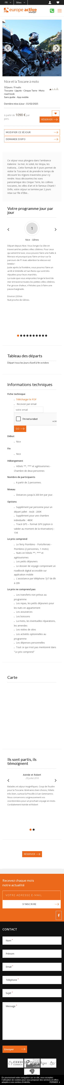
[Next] (56, 48)
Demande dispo (16, 139)
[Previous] (7, 48)
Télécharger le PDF (26, 399)
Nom (9, 940)
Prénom (10, 953)
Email (9, 966)
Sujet (9, 993)
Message (11, 1006)
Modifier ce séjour (18, 132)
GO (18, 428)
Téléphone (12, 979)
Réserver (47, 119)
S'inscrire (29, 904)
